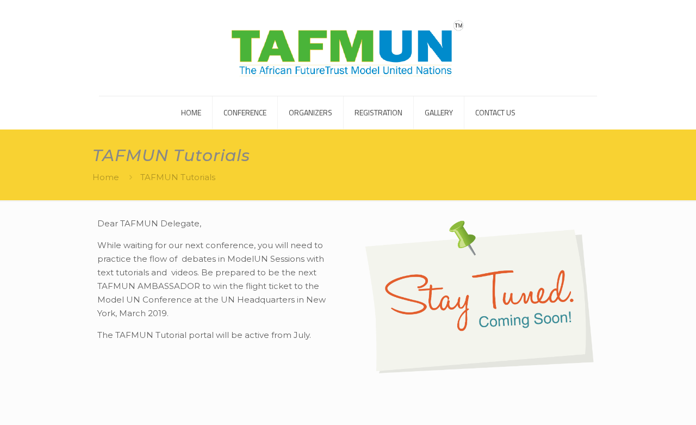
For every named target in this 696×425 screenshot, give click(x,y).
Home (105, 177)
